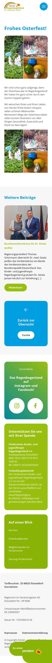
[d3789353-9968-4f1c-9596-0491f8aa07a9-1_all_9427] (26, 207)
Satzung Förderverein (20, 559)
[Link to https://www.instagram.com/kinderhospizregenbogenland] (17, 406)
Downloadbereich (18, 538)
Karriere (13, 530)
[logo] (14, 3)
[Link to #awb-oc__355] (44, 6)
